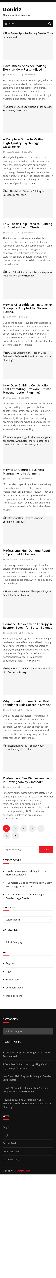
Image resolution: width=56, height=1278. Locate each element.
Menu (10, 23)
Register (10, 963)
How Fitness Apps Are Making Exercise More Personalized (24, 67)
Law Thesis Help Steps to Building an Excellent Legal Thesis (27, 225)
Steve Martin (29, 74)
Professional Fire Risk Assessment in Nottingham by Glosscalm (27, 780)
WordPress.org (14, 995)
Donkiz (12, 9)
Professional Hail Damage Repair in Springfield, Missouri (27, 552)
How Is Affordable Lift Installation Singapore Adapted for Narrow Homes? (28, 308)
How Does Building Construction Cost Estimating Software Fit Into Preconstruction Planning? (27, 388)
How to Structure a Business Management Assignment (23, 471)
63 (7, 835)
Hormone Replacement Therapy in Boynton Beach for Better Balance (27, 625)
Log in (9, 971)
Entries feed (12, 979)
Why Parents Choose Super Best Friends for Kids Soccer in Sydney (27, 703)
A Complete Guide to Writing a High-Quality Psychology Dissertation (25, 142)
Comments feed (14, 987)
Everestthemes (22, 1170)
